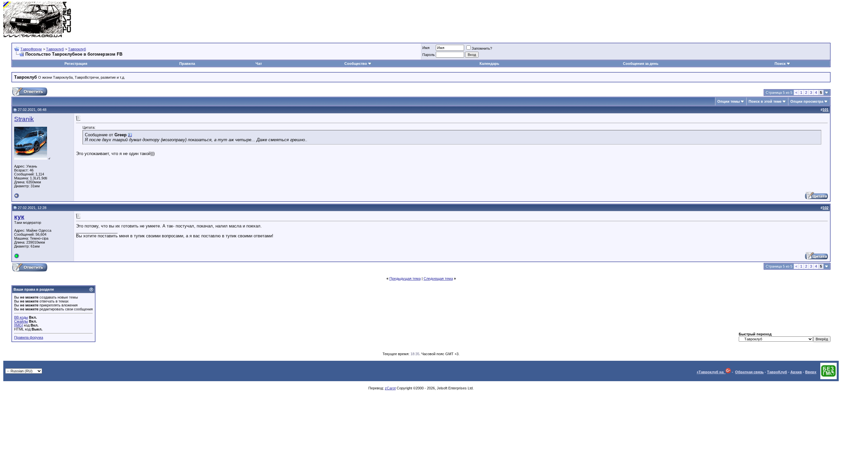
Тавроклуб (55, 49)
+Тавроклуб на (711, 372)
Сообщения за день (640, 64)
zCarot (390, 388)
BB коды (21, 317)
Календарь (489, 64)
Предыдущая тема (405, 278)
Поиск (780, 64)
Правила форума (28, 337)
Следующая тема (438, 278)
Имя (426, 48)
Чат (259, 64)
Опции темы (728, 101)
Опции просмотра (806, 101)
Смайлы (21, 321)
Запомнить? (482, 48)
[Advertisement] (719, 20)
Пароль (428, 55)
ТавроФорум (31, 49)
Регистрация (75, 64)
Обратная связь (749, 372)
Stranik (24, 119)
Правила (187, 64)
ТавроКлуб (777, 372)
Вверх (810, 372)
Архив (796, 372)
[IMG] (18, 325)
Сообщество (355, 64)
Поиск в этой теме (765, 101)
